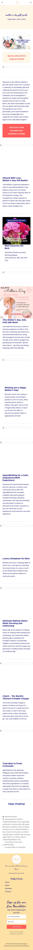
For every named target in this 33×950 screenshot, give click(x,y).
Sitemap (26, 946)
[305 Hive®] (17, 2)
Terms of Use (20, 873)
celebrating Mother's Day (12, 822)
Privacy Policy (12, 873)
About (7, 885)
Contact (8, 892)
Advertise (8, 888)
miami (8, 832)
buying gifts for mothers (14, 819)
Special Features (11, 817)
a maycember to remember (15, 847)
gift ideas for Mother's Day (12, 827)
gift (20, 824)
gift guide (25, 824)
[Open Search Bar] (2, 2)
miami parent (17, 832)
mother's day (18, 835)
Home (7, 882)
